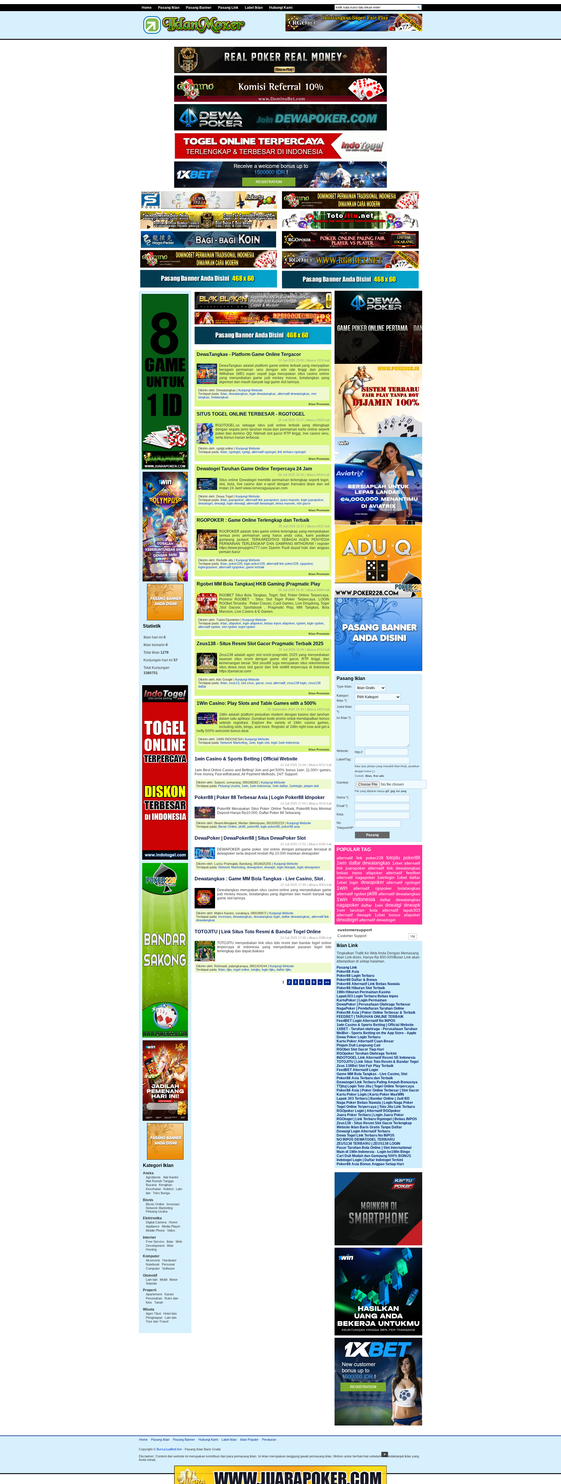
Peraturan (269, 1439)
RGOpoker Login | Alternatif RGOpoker (369, 1111)
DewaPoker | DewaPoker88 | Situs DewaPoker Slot (250, 838)
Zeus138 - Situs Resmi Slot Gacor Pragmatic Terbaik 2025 (260, 643)
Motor (173, 1279)
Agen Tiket (153, 1313)
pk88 (241, 826)
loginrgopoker (207, 567)
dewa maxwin (285, 503)
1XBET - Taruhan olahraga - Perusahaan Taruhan (377, 1029)
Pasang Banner (199, 8)
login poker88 (270, 826)
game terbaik (255, 567)
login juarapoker (312, 500)
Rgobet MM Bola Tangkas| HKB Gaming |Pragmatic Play (258, 583)
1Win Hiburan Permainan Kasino (363, 992)
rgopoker (306, 563)
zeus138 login (297, 683)
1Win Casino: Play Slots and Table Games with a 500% (256, 703)
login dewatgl (236, 503)
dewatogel (205, 503)
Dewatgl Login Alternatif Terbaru (363, 1131)
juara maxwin (289, 500)
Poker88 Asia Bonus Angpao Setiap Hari (370, 1164)
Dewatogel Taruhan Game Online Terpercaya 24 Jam (254, 468)
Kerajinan (165, 1185)
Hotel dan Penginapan (161, 1315)
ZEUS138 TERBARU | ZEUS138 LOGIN (368, 1144)
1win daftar (280, 786)
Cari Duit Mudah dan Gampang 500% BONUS (374, 1156)
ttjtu (229, 969)
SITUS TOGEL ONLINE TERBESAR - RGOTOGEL (251, 414)
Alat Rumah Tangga (160, 1181)
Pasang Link (228, 8)
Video (171, 1230)
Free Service (155, 1241)
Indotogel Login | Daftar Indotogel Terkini (370, 1160)
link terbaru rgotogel (292, 452)
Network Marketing (159, 1208)
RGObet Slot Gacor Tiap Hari (360, 1049)
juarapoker (236, 500)
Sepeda (151, 1283)
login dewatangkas (263, 393)
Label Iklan (254, 8)
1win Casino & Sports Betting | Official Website (246, 758)
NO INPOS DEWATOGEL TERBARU (366, 1139)
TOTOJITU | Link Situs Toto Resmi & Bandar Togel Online (258, 931)
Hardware (169, 1260)
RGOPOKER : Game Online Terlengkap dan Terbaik (253, 520)
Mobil (163, 1279)
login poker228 (254, 563)
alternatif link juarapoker (262, 500)
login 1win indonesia (285, 742)
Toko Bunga (161, 1193)
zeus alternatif (275, 683)
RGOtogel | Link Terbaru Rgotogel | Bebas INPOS (377, 1119)
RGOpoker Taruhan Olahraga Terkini (366, 1053)
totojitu (255, 969)
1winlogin (295, 786)
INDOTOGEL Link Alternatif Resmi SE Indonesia (376, 1058)
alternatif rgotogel (264, 452)
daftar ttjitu (283, 969)
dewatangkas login (267, 916)
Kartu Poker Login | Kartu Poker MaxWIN (370, 1094)
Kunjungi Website (250, 390)
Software (168, 1268)
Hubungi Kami (280, 8)
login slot (263, 742)
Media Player (171, 1226)
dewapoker (254, 867)
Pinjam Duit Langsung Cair (359, 1045)
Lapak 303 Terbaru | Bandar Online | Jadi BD (373, 1098)
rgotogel (234, 452)
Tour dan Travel (157, 1321)
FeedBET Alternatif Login (357, 1070)
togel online (241, 969)
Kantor (169, 1294)
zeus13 (234, 683)
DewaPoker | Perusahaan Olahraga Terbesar (374, 1004)
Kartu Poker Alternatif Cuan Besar (365, 1041)
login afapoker (252, 623)
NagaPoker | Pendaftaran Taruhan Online (370, 1008)
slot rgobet (229, 627)
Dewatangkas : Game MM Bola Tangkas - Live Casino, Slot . (260, 878)
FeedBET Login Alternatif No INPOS (366, 1021)
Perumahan (154, 1298)
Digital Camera (156, 1222)
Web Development (164, 1243)
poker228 (235, 563)
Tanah (158, 1302)
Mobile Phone (155, 1230)
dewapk (269, 867)
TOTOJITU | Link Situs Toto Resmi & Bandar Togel (377, 1062)
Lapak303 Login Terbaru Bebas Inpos (367, 996)
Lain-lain (151, 1279)
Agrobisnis (153, 1177)
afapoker (235, 623)
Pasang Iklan (168, 8)
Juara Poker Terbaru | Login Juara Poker (370, 1115)
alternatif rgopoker (231, 567)
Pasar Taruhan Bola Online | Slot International (374, 1148)
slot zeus (247, 683)
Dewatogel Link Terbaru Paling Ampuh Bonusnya (377, 1082)
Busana (151, 1185)
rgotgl (246, 452)
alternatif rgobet (209, 627)
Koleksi (168, 1189)
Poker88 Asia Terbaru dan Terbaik (365, 1078)
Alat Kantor (171, 1177)
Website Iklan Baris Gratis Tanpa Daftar (369, 1127)
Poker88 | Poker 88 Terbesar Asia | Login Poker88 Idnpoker (260, 797)
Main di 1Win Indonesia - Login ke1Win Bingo (373, 1152)
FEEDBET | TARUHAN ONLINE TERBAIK (370, 1017)
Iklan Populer (249, 1439)
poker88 (253, 826)
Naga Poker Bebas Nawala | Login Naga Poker (375, 1103)
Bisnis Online (155, 1204)
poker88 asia (290, 826)
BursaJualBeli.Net (169, 1449)
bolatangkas (219, 397)
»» (327, 982)
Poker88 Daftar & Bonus (357, 980)
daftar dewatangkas (296, 916)
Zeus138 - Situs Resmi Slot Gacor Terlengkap (374, 1123)
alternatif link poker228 (282, 563)
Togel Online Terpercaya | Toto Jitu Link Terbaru (376, 1107)
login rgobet (315, 623)
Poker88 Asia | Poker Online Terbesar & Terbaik (376, 1012)
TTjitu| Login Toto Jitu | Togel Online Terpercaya (375, 1086)
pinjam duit (311, 786)
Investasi (173, 1204)
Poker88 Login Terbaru (355, 976)
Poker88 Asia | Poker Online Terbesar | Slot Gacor (378, 1090)
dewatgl (219, 503)
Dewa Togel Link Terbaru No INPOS (365, 1135)
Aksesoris (153, 1260)
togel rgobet (246, 627)
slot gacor (304, 503)
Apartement (154, 1294)
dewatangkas (238, 393)
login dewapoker (308, 867)
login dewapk (286, 867)
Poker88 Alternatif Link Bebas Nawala (368, 984)
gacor (260, 683)
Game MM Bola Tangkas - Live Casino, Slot (372, 1074)
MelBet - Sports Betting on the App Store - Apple (376, 1033)
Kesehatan (153, 1189)
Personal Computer (160, 1266)
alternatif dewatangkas (293, 393)
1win (252, 742)
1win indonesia (260, 786)
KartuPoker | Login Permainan (362, 1000)
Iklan (170, 1241)
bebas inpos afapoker (279, 623)
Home (147, 8)
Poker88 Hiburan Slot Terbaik (361, 988)
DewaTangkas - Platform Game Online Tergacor (249, 354)
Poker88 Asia (348, 972)
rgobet (300, 623)
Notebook (153, 1264)
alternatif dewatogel (260, 503)
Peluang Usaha (156, 1211)
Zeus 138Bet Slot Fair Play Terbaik (365, 1066)
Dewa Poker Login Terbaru (358, 1037)
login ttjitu (268, 969)
